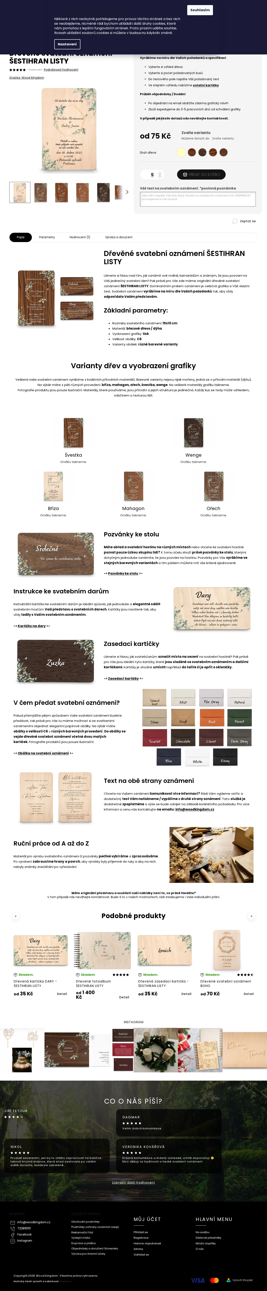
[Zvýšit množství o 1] (160, 175)
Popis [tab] (20, 237)
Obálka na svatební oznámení (43, 753)
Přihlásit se (141, 1232)
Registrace (141, 1238)
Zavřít (237, 228)
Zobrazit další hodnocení (133, 1183)
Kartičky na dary (32, 626)
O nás (200, 1249)
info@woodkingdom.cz (194, 809)
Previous (16, 916)
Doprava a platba (83, 1243)
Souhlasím (200, 10)
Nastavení (67, 44)
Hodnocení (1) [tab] (80, 237)
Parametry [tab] (47, 237)
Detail (62, 997)
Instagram (24, 1241)
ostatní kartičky (206, 85)
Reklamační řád (82, 1232)
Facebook (24, 1235)
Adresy (138, 1249)
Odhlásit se (141, 1254)
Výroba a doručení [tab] (118, 237)
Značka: (26, 78)
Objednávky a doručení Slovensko (94, 1248)
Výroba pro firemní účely (88, 1254)
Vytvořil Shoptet (243, 1280)
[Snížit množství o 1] (153, 175)
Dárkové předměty (208, 1238)
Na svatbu (202, 1232)
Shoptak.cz (65, 1281)
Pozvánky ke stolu (123, 573)
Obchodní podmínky (85, 1221)
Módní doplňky (206, 1243)
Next (252, 916)
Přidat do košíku (204, 174)
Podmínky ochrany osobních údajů (95, 1227)
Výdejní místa (80, 1238)
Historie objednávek (147, 1243)
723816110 (24, 1228)
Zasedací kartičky (123, 678)
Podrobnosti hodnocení (61, 70)
